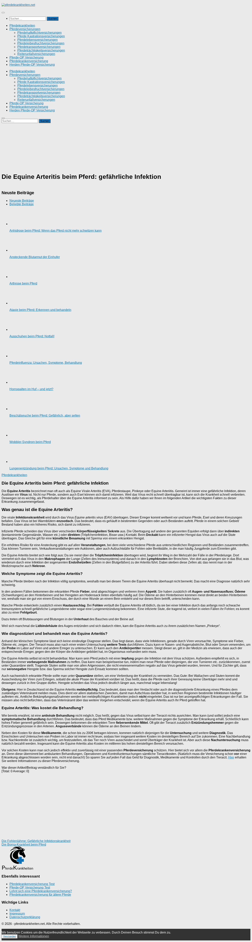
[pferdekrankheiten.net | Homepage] (18, 5)
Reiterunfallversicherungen (36, 54)
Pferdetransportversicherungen (38, 46)
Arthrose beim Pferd (23, 283)
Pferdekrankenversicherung (28, 61)
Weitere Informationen (33, 936)
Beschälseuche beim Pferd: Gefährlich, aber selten (44, 415)
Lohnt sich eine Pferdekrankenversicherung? (40, 891)
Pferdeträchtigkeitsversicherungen (41, 50)
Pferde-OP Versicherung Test (29, 887)
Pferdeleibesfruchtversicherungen (40, 43)
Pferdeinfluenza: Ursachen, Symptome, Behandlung (45, 362)
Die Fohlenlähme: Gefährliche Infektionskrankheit (36, 841)
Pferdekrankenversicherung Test (32, 884)
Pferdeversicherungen (24, 29)
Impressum (17, 913)
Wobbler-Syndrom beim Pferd (30, 442)
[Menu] (3, 12)
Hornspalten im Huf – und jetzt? (31, 389)
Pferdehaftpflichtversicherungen (39, 32)
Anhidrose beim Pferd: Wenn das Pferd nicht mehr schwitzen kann (55, 230)
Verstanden (9, 936)
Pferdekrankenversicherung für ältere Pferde (40, 894)
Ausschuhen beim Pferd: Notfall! (31, 336)
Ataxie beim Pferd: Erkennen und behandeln (40, 310)
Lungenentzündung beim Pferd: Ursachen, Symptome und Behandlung (58, 468)
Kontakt (14, 910)
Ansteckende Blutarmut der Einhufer (34, 257)
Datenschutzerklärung (24, 917)
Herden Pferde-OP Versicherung (32, 64)
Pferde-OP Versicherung (26, 57)
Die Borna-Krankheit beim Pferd (24, 844)
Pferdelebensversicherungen (37, 39)
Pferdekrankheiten (22, 25)
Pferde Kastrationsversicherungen (41, 36)
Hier (231, 757)
